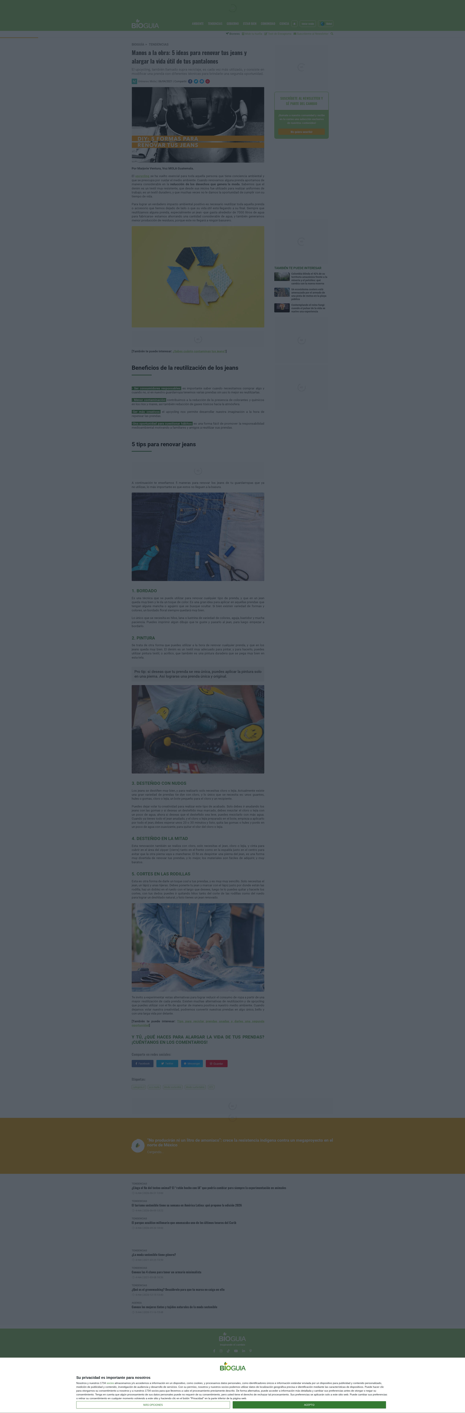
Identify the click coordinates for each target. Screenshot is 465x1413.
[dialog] (232, 1385)
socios (110, 1383)
